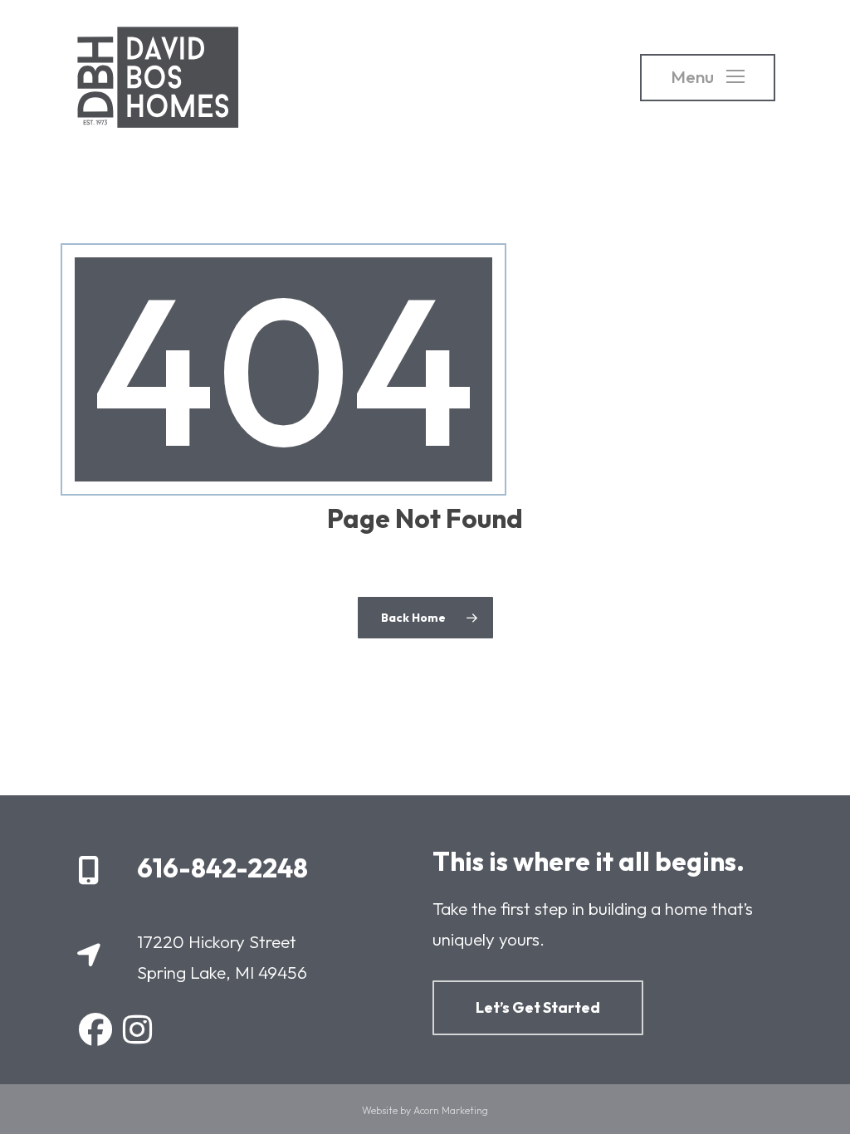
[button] (707, 77)
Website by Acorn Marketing (425, 1110)
